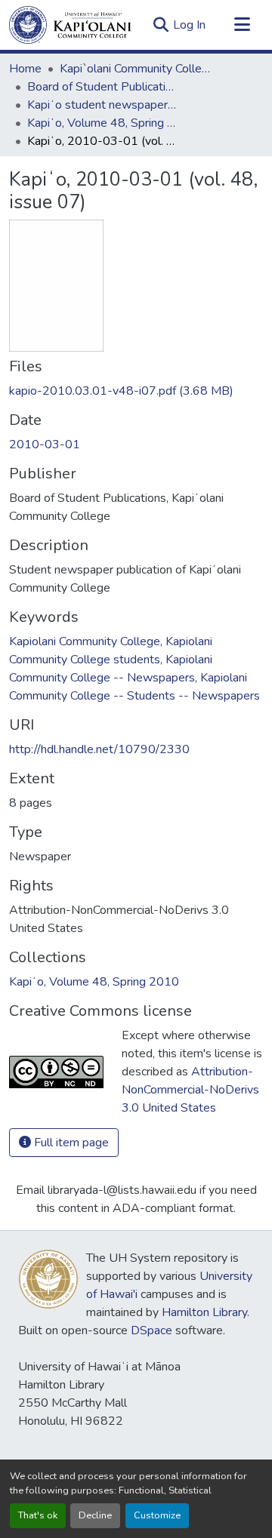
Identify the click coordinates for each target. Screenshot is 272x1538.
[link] (136, 391)
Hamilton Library (204, 1312)
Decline (95, 1515)
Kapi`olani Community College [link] (135, 68)
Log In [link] (189, 25)
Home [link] (25, 68)
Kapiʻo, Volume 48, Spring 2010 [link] (102, 123)
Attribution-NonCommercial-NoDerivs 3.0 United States (190, 1089)
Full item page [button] (70, 1142)
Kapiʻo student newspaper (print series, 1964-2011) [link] (102, 105)
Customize (157, 1515)
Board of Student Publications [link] (102, 86)
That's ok (37, 1515)
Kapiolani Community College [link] (84, 641)
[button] (70, 25)
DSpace (151, 1330)
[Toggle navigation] (242, 25)
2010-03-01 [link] (44, 444)
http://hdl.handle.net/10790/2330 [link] (99, 749)
